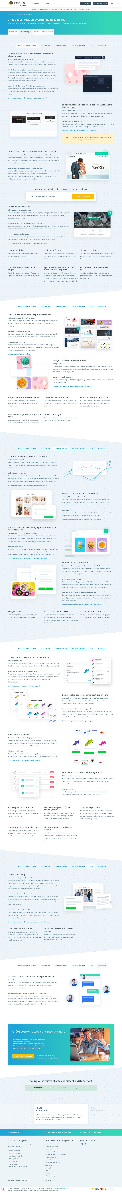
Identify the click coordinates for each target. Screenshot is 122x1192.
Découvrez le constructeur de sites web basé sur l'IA (79, 131)
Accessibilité (13, 1164)
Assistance (102, 45)
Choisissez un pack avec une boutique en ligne (23, 686)
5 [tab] (65, 1099)
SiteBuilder (49, 1165)
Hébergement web (51, 1146)
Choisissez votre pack (23, 1056)
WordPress (49, 1149)
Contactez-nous (14, 1153)
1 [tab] (54, 1099)
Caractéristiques (25, 32)
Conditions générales (16, 1156)
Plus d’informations (83, 9)
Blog (91, 45)
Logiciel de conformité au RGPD (55, 1154)
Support (47, 4)
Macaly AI (48, 1168)
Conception (45, 45)
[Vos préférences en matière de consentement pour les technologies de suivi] (3, 1188)
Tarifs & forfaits (47, 32)
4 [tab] (62, 1099)
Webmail (86, 4)
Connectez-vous (101, 4)
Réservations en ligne (52, 1162)
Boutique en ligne (78, 45)
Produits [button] (37, 4)
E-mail (47, 1173)
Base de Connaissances (19, 1001)
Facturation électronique (53, 1160)
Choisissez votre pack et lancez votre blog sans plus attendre (28, 922)
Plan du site (60, 1188)
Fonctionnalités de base (27, 45)
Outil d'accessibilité (51, 1157)
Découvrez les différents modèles (19, 354)
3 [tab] (60, 1099)
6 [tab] (68, 1099)
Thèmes (36, 32)
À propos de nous (14, 1151)
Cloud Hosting (50, 1176)
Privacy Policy (13, 1159)
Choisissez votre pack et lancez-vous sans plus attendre (26, 98)
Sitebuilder (13, 32)
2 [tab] (57, 1099)
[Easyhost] (18, 3)
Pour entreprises (61, 45)
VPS (46, 1170)
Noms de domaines (51, 1144)
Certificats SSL (50, 1152)
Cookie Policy (13, 1161)
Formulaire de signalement (18, 1167)
